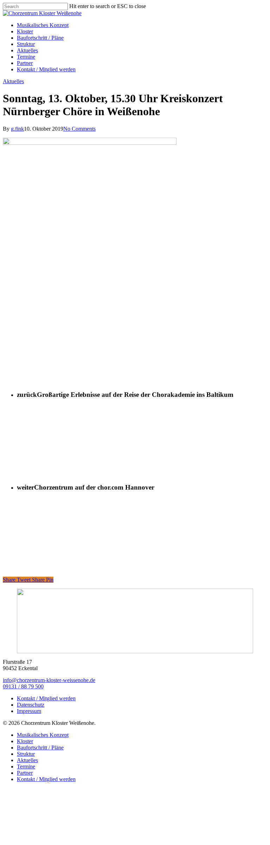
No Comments (79, 129)
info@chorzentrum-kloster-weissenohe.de (49, 680)
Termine (26, 766)
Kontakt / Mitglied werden (46, 698)
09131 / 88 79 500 (23, 686)
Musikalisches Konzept (43, 735)
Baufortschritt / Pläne (40, 748)
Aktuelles (13, 81)
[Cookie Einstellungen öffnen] (55, 839)
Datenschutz (30, 705)
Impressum (29, 711)
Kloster (25, 741)
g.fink (17, 129)
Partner (25, 773)
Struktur (26, 754)
